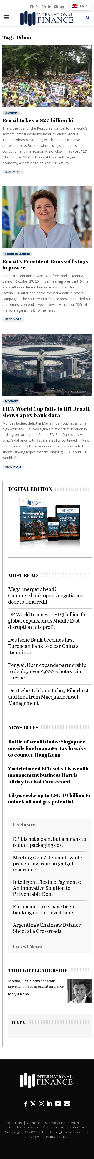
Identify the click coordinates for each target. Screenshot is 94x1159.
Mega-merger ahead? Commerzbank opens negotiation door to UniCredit (46, 595)
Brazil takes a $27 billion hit (38, 120)
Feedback (79, 1127)
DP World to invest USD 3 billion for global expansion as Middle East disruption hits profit (47, 620)
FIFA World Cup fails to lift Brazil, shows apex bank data (46, 411)
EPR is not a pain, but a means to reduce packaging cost (49, 841)
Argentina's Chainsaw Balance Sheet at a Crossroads (47, 927)
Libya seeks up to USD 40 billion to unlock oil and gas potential (49, 798)
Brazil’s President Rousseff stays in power (45, 264)
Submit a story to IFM (26, 1127)
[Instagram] (41, 1103)
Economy (11, 113)
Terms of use (56, 1136)
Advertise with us (68, 1122)
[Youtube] (57, 1103)
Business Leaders (17, 254)
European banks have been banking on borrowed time (43, 909)
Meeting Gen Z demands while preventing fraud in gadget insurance (47, 863)
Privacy (32, 1136)
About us (14, 1122)
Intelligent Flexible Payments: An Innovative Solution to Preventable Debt (47, 887)
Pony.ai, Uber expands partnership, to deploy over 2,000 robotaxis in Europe (47, 671)
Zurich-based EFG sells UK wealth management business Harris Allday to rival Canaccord (48, 775)
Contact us (37, 1122)
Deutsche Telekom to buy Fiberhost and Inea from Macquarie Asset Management (48, 696)
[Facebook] (25, 1103)
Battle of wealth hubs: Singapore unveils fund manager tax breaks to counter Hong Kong (47, 748)
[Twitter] (33, 1103)
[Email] (67, 1103)
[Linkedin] (49, 1103)
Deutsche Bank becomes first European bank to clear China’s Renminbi (43, 646)
